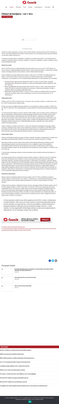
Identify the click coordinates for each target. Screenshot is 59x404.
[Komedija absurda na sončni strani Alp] (7, 282)
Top (6, 7)
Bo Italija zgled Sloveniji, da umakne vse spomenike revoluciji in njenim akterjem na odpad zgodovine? (34, 269)
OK (30, 401)
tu (18, 55)
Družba (30, 7)
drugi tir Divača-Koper (8, 228)
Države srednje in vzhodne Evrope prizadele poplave (15, 350)
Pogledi (11, 7)
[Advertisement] (29, 247)
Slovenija (18, 7)
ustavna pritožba (5, 230)
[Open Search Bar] (53, 7)
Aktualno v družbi (7, 226)
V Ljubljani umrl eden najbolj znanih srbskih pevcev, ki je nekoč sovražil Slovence (23, 385)
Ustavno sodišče (13, 230)
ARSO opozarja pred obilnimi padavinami (12, 354)
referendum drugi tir (23, 228)
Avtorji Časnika (14, 226)
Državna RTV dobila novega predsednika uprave (14, 378)
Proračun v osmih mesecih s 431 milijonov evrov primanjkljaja (18, 374)
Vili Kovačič (20, 230)
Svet (24, 7)
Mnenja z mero (21, 226)
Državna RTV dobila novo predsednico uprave (13, 382)
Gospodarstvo (38, 7)
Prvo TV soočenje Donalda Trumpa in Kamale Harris (15, 362)
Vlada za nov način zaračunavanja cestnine (12, 370)
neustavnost (16, 228)
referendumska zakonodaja (35, 228)
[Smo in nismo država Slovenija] (7, 291)
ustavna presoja (52, 228)
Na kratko (47, 7)
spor (47, 228)
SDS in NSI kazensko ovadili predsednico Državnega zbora (17, 358)
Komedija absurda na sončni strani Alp (25, 277)
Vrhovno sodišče (27, 230)
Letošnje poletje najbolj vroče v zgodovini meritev (14, 366)
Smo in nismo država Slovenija (23, 285)
